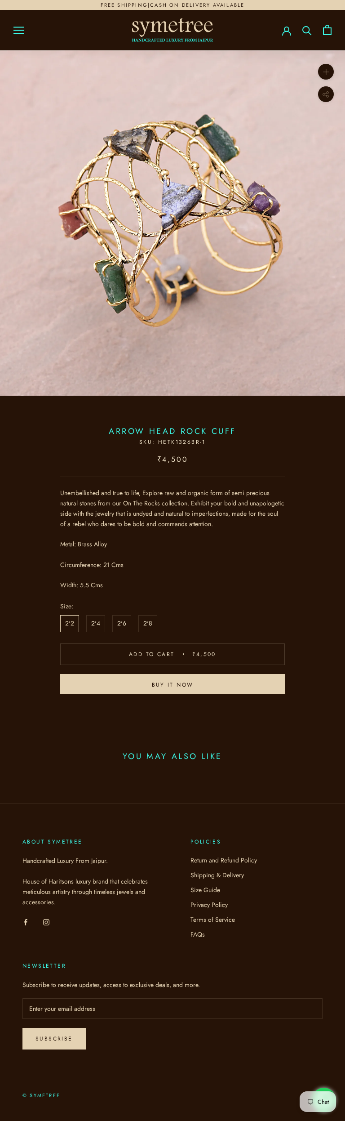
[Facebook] (25, 921)
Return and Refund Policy (223, 860)
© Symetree (41, 1095)
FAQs (197, 934)
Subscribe (54, 1039)
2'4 (95, 623)
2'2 (69, 623)
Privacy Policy (209, 904)
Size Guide (205, 889)
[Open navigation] (18, 30)
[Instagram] (46, 921)
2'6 (121, 623)
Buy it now (173, 685)
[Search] (307, 30)
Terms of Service (212, 919)
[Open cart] (327, 30)
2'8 (147, 623)
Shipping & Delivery (217, 875)
